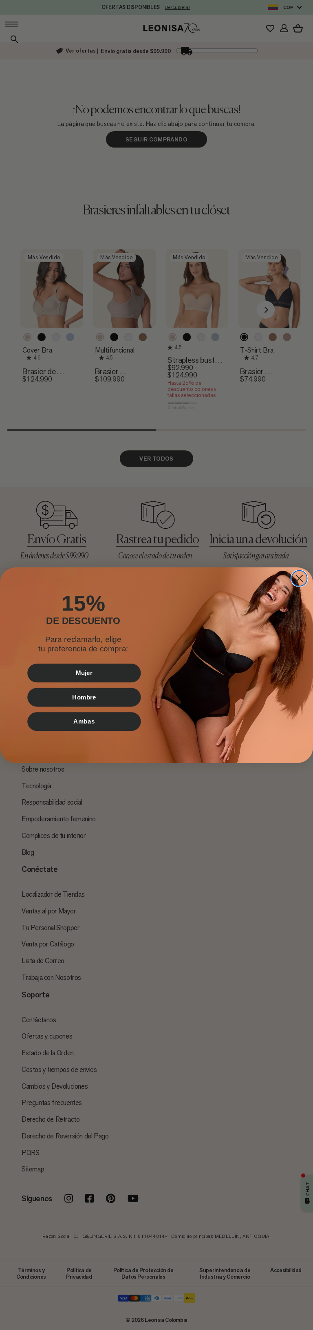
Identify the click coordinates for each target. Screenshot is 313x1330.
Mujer (84, 672)
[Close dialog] (299, 578)
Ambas (84, 721)
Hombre (84, 697)
